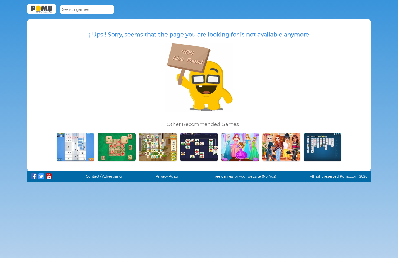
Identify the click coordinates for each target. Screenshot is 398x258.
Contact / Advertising (104, 176)
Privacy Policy (167, 176)
